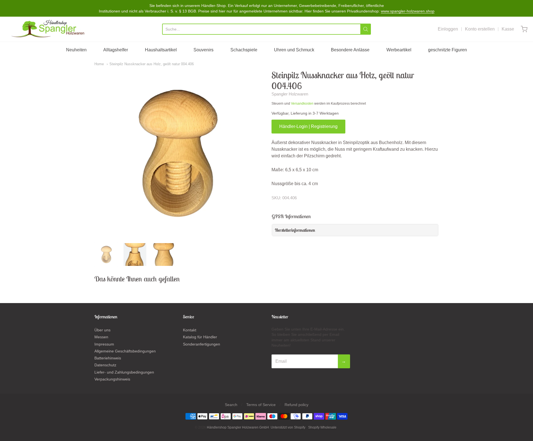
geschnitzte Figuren (447, 49)
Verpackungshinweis (112, 379)
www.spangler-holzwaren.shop (407, 11)
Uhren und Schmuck (294, 49)
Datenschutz (105, 365)
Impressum (104, 344)
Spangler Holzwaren (289, 94)
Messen (101, 337)
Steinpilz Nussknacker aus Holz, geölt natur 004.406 (151, 64)
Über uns (102, 330)
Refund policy (296, 404)
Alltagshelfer (115, 49)
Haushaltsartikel (161, 49)
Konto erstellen (480, 29)
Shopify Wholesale (322, 427)
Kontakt (189, 330)
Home (99, 64)
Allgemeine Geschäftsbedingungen (125, 351)
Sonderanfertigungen (201, 344)
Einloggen (448, 29)
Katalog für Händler (200, 337)
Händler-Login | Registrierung (308, 126)
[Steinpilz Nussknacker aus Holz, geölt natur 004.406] (106, 254)
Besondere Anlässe (350, 49)
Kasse (508, 29)
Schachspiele (243, 49)
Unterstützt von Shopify (288, 427)
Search (231, 404)
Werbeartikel (398, 49)
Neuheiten (76, 49)
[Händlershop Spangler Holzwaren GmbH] (49, 29)
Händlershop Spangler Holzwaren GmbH (238, 427)
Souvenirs (203, 49)
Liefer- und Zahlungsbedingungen (124, 372)
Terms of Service (261, 404)
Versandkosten (302, 103)
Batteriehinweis (107, 358)
